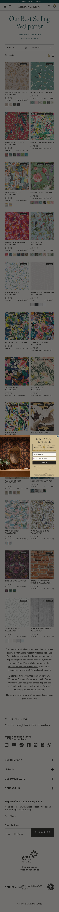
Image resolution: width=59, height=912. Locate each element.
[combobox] (34, 458)
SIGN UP (44, 462)
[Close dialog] (57, 436)
